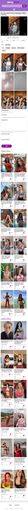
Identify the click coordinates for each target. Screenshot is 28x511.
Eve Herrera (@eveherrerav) (20, 344)
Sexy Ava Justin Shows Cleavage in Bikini (7, 283)
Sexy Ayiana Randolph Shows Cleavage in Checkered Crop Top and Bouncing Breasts (19, 460)
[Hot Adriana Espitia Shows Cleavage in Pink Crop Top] (20, 418)
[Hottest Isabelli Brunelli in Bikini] (7, 418)
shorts (3, 50)
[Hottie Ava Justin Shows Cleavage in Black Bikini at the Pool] (20, 218)
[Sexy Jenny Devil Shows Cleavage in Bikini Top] (7, 479)
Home (10, 505)
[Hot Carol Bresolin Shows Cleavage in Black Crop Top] (20, 359)
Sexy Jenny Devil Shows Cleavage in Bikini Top (5, 491)
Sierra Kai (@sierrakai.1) (6, 372)
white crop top (20, 47)
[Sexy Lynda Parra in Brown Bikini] (7, 389)
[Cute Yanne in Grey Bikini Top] (7, 448)
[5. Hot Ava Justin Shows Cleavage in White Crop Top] (7, 100)
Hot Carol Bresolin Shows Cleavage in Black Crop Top (19, 371)
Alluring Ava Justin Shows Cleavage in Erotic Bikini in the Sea (19, 311)
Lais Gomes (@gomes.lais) (20, 493)
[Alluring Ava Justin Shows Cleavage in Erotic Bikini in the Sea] (20, 299)
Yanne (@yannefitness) (6, 461)
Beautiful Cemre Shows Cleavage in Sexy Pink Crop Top (20, 401)
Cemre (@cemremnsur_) (19, 403)
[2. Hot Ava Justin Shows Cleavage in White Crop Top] (20, 62)
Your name (4, 114)
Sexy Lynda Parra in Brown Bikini (6, 400)
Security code (4, 139)
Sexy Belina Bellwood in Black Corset (7, 341)
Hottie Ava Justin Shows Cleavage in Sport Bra (18, 257)
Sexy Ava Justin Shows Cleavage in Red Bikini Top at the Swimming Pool (20, 175)
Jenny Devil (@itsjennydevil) (4, 494)
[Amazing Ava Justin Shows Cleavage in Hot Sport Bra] (20, 191)
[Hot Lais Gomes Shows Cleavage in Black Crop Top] (20, 479)
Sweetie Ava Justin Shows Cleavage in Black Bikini (6, 230)
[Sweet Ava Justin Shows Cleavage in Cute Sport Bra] (7, 245)
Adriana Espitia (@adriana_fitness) (18, 433)
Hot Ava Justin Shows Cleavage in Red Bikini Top (6, 203)
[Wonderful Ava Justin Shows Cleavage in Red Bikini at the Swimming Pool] (7, 163)
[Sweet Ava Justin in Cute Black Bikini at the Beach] (7, 299)
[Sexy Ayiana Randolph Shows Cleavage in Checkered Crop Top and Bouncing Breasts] (20, 448)
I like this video (8, 37)
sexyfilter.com (12, 508)
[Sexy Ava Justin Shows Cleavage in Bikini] (7, 272)
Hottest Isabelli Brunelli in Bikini (5, 429)
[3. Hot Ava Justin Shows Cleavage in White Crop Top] (7, 81)
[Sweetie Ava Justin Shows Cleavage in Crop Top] (20, 272)
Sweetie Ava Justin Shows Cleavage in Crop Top (19, 284)
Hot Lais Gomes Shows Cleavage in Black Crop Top (20, 491)
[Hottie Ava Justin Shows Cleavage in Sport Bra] (20, 245)
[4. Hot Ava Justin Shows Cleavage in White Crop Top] (20, 81)
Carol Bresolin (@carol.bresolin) (18, 374)
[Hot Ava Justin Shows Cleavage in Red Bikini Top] (7, 191)
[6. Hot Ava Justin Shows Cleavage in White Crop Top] (20, 100)
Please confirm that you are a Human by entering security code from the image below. (13, 132)
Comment (3, 120)
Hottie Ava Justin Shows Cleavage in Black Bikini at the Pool (19, 230)
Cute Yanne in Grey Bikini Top (5, 459)
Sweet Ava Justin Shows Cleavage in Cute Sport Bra (5, 257)
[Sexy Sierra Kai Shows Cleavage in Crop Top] (7, 359)
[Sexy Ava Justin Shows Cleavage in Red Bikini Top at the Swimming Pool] (20, 163)
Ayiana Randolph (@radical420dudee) (18, 464)
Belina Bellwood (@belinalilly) (4, 344)
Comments (4, 110)
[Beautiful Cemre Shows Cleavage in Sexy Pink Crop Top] (20, 389)
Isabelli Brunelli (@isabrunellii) (4, 432)
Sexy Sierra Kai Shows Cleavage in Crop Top (6, 370)
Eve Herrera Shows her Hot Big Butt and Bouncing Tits (20, 342)
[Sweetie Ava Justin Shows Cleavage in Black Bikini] (7, 218)
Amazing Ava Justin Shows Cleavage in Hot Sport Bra (20, 203)
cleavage (8, 47)
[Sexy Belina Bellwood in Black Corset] (7, 330)
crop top (13, 47)
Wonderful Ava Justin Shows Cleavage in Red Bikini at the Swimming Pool (7, 175)
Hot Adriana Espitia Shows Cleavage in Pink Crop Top (20, 430)
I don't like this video (10, 37)
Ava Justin (8, 44)
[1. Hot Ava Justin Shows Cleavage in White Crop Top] (7, 62)
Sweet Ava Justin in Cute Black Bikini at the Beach (6, 311)
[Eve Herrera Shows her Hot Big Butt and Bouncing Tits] (20, 330)
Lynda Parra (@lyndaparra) (6, 402)
